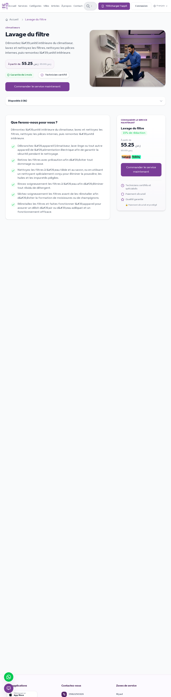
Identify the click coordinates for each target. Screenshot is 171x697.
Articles (55, 6)
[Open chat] (8, 688)
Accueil (12, 6)
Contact (77, 6)
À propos (66, 6)
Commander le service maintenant (37, 86)
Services (22, 6)
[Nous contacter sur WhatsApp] (8, 677)
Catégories (35, 6)
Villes (46, 6)
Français (162, 6)
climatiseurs (12, 27)
